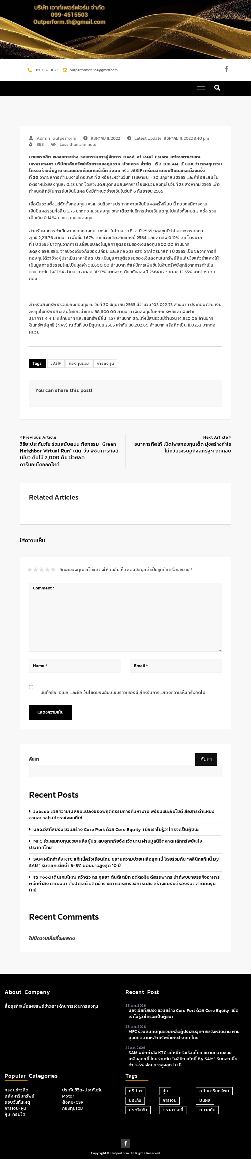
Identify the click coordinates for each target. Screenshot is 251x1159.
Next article (215, 437)
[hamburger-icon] (201, 88)
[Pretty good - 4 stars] (47, 569)
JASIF (56, 363)
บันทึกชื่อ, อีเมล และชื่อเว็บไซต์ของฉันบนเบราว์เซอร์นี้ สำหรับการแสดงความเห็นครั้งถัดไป (123, 692)
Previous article (39, 437)
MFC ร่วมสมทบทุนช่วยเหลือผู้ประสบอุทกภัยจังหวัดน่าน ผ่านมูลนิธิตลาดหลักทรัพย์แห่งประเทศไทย (115, 844)
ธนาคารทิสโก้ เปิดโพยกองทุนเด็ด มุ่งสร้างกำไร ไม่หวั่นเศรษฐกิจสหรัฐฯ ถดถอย (182, 447)
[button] (217, 88)
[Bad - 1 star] (30, 569)
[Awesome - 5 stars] (53, 569)
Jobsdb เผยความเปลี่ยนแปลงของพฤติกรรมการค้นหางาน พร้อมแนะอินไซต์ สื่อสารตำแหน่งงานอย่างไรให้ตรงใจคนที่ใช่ (121, 814)
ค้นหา (34, 759)
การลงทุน (105, 363)
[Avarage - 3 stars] (41, 569)
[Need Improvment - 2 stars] (36, 569)
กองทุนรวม (79, 363)
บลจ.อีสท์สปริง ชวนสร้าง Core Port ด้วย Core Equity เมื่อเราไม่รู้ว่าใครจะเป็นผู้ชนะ (116, 829)
